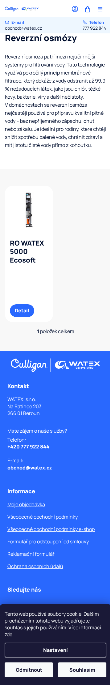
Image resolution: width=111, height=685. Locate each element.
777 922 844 (94, 25)
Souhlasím (82, 669)
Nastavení (55, 650)
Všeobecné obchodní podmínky (42, 517)
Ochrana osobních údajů (35, 566)
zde (8, 634)
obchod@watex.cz (23, 25)
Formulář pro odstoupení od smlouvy (48, 541)
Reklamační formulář (31, 554)
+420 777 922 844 (28, 446)
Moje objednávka (26, 504)
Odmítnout (29, 669)
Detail (22, 310)
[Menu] (100, 9)
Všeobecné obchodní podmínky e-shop (51, 529)
